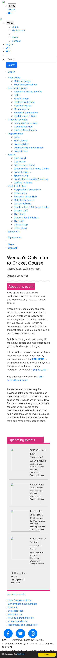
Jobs (16, 137)
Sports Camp (21, 175)
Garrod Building (22, 203)
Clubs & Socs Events (25, 130)
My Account (18, 30)
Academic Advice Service (28, 91)
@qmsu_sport (40, 369)
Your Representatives (25, 84)
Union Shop (20, 228)
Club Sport (20, 158)
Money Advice (22, 109)
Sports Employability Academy (31, 179)
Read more (21, 654)
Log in (11, 9)
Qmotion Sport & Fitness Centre (31, 168)
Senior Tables (37, 484)
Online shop (20, 193)
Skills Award (20, 140)
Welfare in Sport (23, 182)
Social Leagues (22, 172)
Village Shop (21, 224)
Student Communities (26, 112)
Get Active (20, 161)
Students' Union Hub (25, 196)
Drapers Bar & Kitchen (26, 217)
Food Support (21, 98)
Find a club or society (26, 123)
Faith (16, 95)
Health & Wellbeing (24, 102)
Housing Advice (22, 105)
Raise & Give (21, 151)
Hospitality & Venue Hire (27, 189)
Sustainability (21, 144)
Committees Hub (23, 126)
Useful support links (25, 116)
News (15, 37)
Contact (16, 40)
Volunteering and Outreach (28, 147)
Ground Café (21, 210)
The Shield (19, 214)
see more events (16, 594)
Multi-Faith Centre (24, 200)
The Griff (19, 221)
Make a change (22, 81)
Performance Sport (24, 165)
